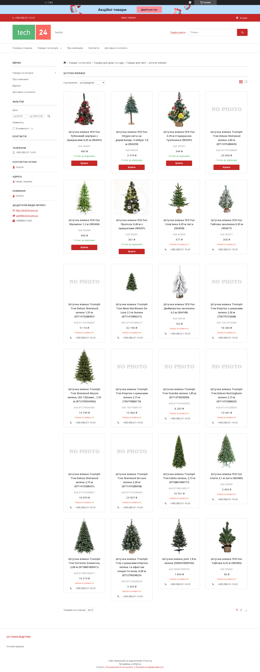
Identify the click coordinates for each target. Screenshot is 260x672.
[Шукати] (242, 32)
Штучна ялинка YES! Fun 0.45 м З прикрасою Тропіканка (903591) (179, 136)
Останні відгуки (15, 646)
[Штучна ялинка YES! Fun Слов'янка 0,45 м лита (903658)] (179, 197)
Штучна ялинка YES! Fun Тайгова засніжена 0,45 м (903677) (226, 224)
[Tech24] (32, 38)
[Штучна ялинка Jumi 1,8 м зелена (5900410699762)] (179, 536)
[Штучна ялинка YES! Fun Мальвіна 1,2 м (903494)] (84, 197)
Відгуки (17, 85)
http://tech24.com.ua (27, 210)
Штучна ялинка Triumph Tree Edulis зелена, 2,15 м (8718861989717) (179, 478)
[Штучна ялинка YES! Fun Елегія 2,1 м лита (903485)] (226, 451)
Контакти (93, 48)
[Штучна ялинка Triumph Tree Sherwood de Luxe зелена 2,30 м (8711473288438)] (131, 451)
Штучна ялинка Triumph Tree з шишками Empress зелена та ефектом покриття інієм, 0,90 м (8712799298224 (132, 567)
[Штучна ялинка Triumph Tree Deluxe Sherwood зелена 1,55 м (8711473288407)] (84, 281)
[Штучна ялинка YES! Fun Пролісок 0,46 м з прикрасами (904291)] (131, 197)
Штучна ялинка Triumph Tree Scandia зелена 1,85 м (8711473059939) (179, 393)
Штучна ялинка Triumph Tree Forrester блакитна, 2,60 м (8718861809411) (84, 563)
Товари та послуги (47, 48)
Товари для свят (136, 62)
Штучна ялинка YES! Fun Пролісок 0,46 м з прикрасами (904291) (131, 224)
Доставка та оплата (116, 48)
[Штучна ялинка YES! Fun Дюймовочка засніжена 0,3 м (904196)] (179, 281)
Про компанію (75, 48)
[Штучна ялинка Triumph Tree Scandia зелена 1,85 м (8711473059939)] (179, 366)
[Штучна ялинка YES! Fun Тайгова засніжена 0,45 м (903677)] (226, 197)
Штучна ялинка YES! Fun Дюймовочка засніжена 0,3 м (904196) (179, 308)
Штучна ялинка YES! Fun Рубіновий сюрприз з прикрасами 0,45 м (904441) (84, 136)
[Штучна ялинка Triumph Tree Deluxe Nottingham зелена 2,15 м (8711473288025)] (226, 366)
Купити (84, 163)
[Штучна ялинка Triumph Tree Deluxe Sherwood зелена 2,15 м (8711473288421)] (84, 451)
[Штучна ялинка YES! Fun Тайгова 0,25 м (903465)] (226, 536)
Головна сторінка (22, 48)
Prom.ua (147, 660)
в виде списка (245, 82)
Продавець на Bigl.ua (130, 663)
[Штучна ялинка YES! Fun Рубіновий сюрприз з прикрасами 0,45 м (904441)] (84, 109)
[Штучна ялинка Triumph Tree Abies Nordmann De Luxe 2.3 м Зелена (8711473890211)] (131, 281)
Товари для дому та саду (109, 62)
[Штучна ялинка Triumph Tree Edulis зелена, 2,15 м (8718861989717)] (179, 451)
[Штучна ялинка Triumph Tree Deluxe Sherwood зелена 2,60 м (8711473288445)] (226, 109)
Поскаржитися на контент (119, 667)
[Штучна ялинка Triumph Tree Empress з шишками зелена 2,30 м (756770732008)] (226, 281)
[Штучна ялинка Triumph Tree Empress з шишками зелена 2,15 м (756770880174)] (131, 366)
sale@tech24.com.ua (27, 215)
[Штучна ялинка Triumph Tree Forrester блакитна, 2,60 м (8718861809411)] (84, 536)
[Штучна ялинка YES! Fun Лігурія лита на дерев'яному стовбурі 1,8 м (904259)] (131, 109)
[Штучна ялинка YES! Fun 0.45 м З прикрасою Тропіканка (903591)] (179, 109)
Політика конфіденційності (149, 667)
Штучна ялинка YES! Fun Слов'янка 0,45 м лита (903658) (179, 224)
